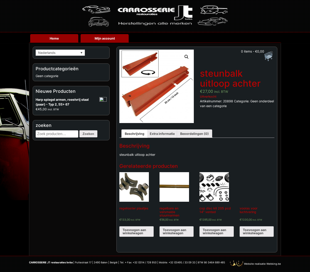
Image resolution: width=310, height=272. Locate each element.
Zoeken (88, 134)
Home (54, 38)
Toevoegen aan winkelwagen (134, 231)
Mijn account (105, 38)
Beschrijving (134, 134)
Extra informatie (162, 134)
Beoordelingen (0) (194, 134)
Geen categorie (47, 76)
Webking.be (273, 263)
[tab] (134, 133)
